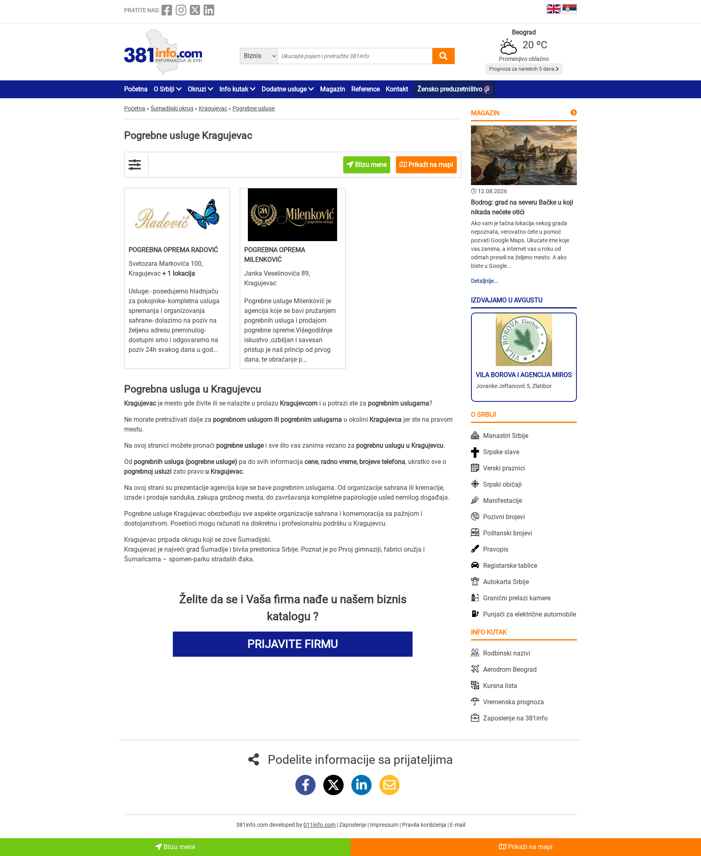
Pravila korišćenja (424, 825)
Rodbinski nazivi (506, 653)
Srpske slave (501, 452)
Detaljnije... (485, 281)
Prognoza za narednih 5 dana (522, 69)
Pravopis (495, 549)
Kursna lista (500, 686)
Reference (365, 89)
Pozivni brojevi (504, 517)
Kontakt (397, 89)
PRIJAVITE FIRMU (292, 644)
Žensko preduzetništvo (450, 89)
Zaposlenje (353, 825)
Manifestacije (502, 501)
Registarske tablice (510, 565)
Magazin (332, 89)
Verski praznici (504, 468)
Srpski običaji (502, 484)
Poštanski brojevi (507, 533)
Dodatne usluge (285, 89)
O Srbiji (165, 89)
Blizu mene (178, 847)
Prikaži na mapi (529, 847)
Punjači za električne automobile (529, 614)
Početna (136, 89)
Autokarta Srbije (506, 582)
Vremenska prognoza (513, 702)
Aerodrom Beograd (510, 669)
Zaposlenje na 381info (515, 718)
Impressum (385, 825)
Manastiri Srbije (505, 436)
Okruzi (198, 89)
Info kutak (234, 89)
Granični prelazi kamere (516, 598)
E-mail (457, 825)
